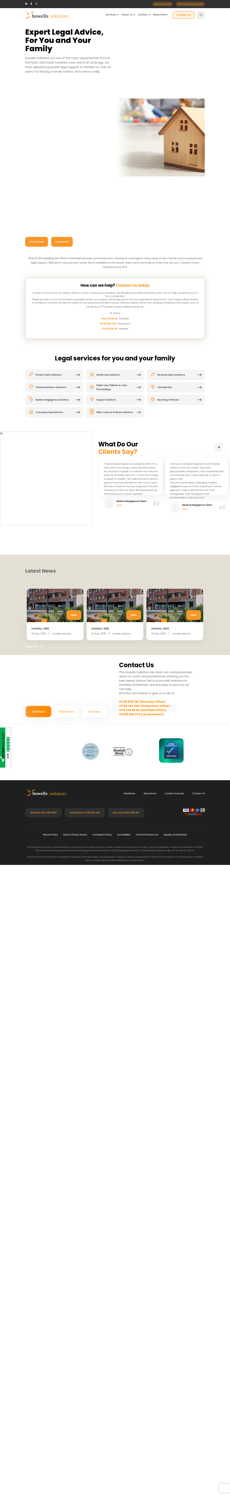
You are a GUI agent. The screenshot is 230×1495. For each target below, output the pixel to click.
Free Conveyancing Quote (190, 4)
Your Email (170, 871)
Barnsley (94, 999)
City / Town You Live (107, 330)
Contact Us (183, 15)
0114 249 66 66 (109, 422)
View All (31, 750)
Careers (143, 14)
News (74, 718)
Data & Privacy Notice (75, 1121)
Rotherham (66, 999)
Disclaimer (129, 1080)
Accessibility (123, 1121)
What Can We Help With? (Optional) (55, 346)
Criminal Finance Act (147, 1121)
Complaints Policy (102, 1121)
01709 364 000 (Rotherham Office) (144, 809)
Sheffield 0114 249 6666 (43, 1099)
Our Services (36, 241)
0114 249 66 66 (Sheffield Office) (142, 813)
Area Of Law (45, 330)
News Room (160, 14)
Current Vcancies (174, 1080)
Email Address (160, 313)
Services (111, 14)
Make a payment (162, 4)
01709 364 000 (108, 427)
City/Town (132, 887)
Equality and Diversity (175, 1121)
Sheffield (38, 999)
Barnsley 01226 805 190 (126, 1099)
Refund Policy (50, 1121)
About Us (127, 14)
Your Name (171, 855)
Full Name (43, 313)
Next (218, 550)
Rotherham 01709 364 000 (85, 1099)
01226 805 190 (110, 432)
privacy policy (111, 388)
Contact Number (105, 313)
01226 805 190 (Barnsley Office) (142, 805)
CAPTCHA (37, 396)
